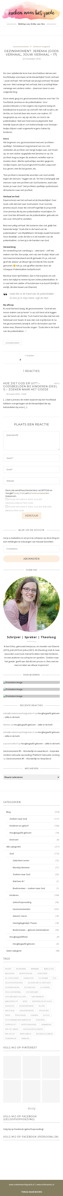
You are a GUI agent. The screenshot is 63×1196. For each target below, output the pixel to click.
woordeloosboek (44, 1034)
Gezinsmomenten (21, 46)
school (46, 1015)
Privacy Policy (19, 493)
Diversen (34, 839)
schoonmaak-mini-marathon (18, 1020)
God (34, 853)
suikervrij (40, 1020)
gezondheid (30, 987)
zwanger (25, 1038)
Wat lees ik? (36, 881)
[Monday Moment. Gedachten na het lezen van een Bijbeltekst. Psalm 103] (31, 1091)
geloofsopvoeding (14, 983)
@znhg (31, 1108)
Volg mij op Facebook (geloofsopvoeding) (20, 1118)
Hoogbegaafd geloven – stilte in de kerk (33, 724)
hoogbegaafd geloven (15, 997)
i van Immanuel (37, 997)
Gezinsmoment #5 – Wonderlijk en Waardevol (28, 758)
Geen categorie (32, 950)
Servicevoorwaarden (38, 493)
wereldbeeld (25, 1034)
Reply (57, 383)
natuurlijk (10, 1010)
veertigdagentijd (29, 1024)
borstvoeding (25, 973)
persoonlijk (20, 1015)
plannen (34, 1015)
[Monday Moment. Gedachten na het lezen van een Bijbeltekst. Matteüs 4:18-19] (12, 1091)
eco (54, 978)
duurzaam (43, 978)
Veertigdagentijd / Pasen (36, 923)
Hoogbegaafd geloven (34, 832)
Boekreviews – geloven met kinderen (36, 929)
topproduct (10, 1024)
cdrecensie (42, 973)
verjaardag (46, 1024)
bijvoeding (10, 973)
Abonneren (31, 558)
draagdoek (28, 978)
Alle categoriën (32, 846)
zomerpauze (10, 1038)
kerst (25, 1001)
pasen (7, 1015)
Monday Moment (36, 867)
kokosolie (10, 1006)
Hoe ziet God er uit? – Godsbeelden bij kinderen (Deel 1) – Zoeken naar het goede (30, 386)
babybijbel (35, 969)
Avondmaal (21, 969)
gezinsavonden (12, 987)
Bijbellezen (49, 969)
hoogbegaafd (32, 992)
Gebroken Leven (36, 860)
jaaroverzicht (11, 1001)
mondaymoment (26, 1006)
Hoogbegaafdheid (34, 936)
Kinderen (34, 895)
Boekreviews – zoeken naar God (36, 888)
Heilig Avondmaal (13, 992)
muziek (42, 1006)
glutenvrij (45, 987)
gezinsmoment (12, 343)
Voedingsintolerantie (33, 1029)
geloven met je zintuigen (39, 983)
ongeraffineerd (26, 1010)
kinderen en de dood (42, 1001)
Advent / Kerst (36, 916)
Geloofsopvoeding (36, 902)
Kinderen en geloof (41, 46)
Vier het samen (11, 1029)
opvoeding (44, 1010)
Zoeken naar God (34, 818)
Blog (32, 811)
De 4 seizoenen (12, 978)
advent (8, 969)
